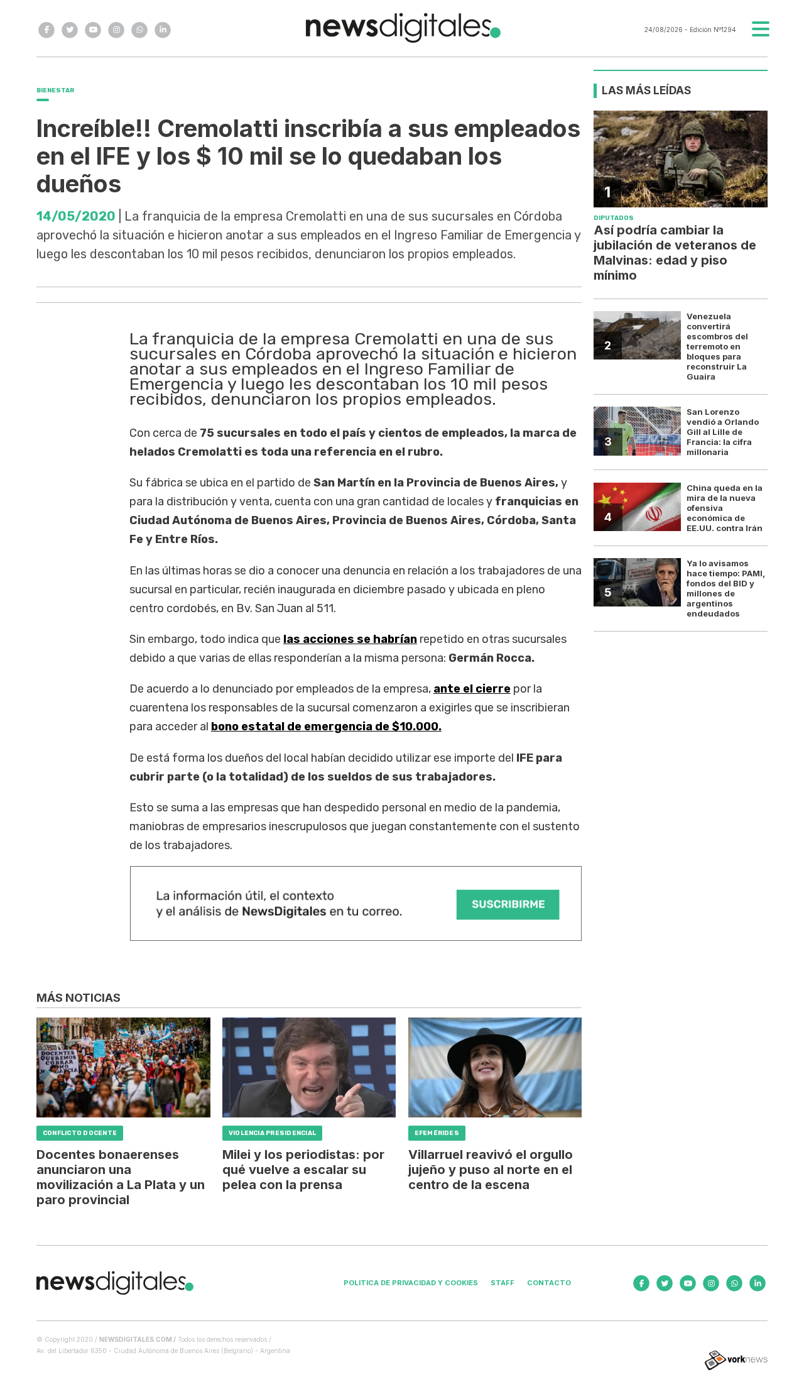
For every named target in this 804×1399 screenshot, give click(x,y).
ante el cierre (472, 689)
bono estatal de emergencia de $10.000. (326, 726)
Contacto (549, 1282)
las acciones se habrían (350, 639)
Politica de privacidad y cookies (411, 1282)
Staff (502, 1282)
